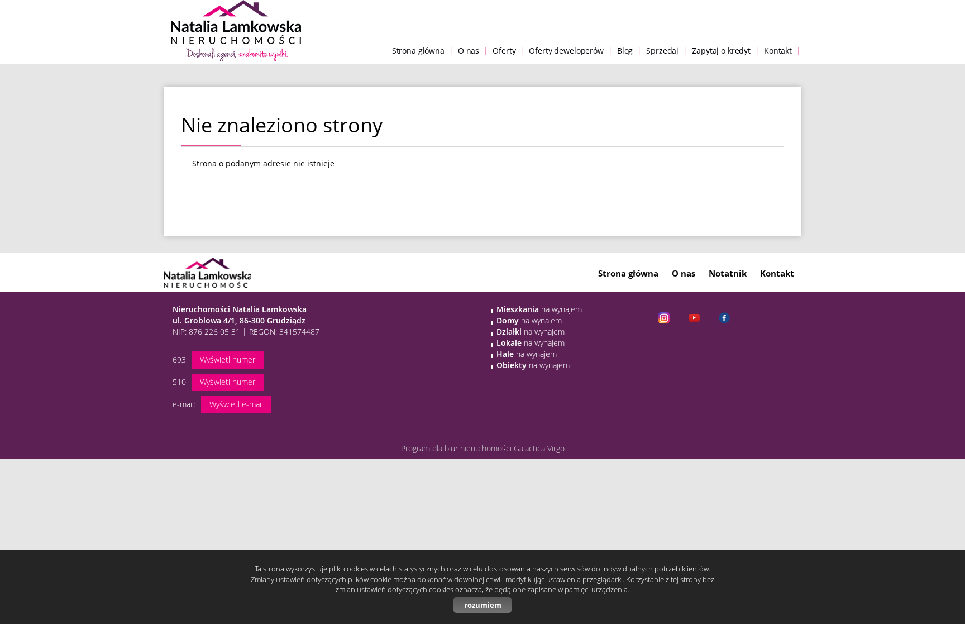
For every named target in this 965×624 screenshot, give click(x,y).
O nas (468, 50)
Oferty (504, 50)
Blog (625, 50)
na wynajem (539, 309)
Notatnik (728, 273)
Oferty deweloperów (566, 50)
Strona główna (418, 50)
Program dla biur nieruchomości (457, 448)
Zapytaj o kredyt (721, 50)
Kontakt (778, 50)
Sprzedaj (662, 50)
